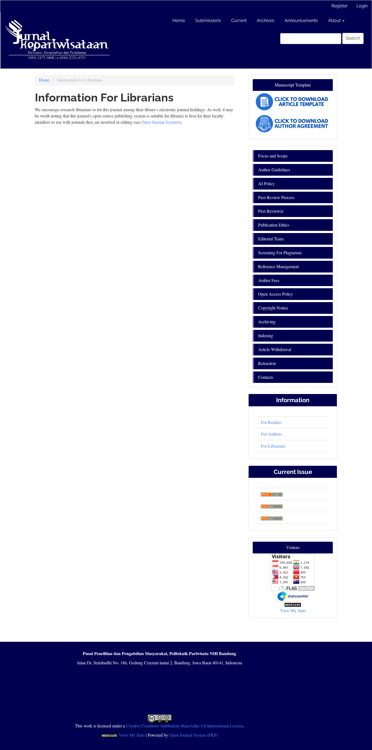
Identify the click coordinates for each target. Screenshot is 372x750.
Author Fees (268, 280)
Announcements (301, 20)
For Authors (271, 434)
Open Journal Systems (160, 122)
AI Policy (266, 183)
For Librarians (273, 446)
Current (238, 20)
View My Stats (293, 610)
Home (178, 20)
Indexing (265, 335)
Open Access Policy (275, 294)
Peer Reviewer (270, 211)
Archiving (267, 321)
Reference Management (278, 266)
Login (362, 5)
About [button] (335, 20)
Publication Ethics (273, 225)
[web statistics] (293, 604)
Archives (265, 20)
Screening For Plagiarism (279, 252)
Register (339, 5)
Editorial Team (270, 238)
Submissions (208, 20)
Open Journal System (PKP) (193, 735)
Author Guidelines (274, 169)
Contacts (265, 377)
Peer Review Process (276, 197)
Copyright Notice (273, 308)
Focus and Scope (273, 156)
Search (353, 38)
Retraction (267, 363)
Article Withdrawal (274, 349)
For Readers (271, 422)
